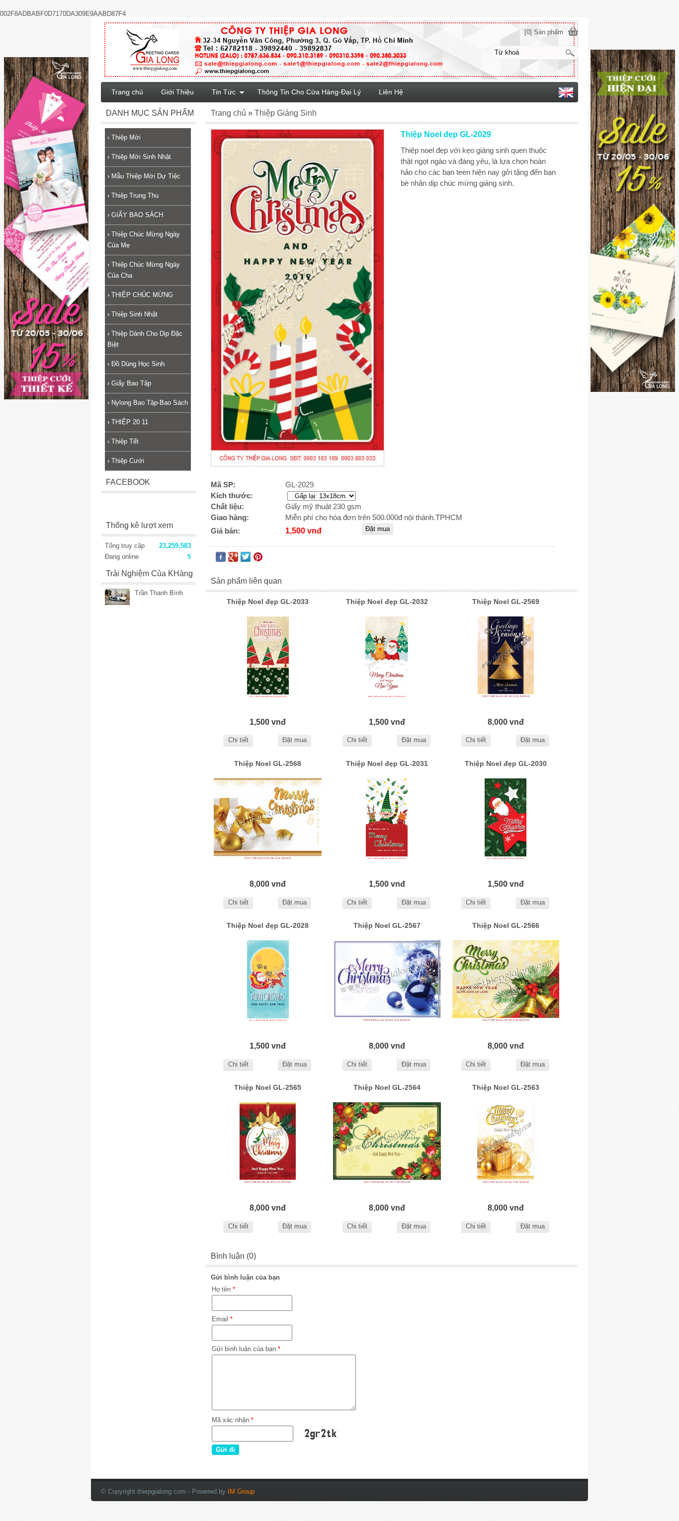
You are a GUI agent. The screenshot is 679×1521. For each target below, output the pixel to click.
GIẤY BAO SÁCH (135, 215)
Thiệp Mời (124, 137)
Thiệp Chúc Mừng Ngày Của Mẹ (143, 239)
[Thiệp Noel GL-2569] (506, 657)
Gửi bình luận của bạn (246, 1349)
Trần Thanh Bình (159, 593)
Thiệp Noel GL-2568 (267, 763)
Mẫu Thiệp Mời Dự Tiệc (143, 176)
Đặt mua (294, 740)
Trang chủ (127, 92)
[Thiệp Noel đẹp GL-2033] (268, 657)
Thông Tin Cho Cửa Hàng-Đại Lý (309, 92)
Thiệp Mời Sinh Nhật (139, 156)
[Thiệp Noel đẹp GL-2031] (386, 819)
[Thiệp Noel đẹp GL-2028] (268, 981)
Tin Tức (224, 92)
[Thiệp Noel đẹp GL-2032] (386, 657)
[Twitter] (246, 559)
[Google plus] (233, 559)
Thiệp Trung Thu (133, 195)
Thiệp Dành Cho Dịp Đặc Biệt (144, 339)
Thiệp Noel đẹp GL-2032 (387, 602)
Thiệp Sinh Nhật (132, 314)
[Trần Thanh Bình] (117, 598)
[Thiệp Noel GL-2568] (268, 819)
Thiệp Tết (123, 441)
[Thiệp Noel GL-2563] (506, 1143)
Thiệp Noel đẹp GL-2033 (268, 602)
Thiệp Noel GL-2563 (505, 1087)
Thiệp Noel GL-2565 (267, 1087)
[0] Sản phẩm (543, 32)
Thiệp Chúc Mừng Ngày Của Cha (143, 270)
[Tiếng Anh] (566, 95)
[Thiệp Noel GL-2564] (386, 1143)
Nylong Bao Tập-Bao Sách (147, 402)
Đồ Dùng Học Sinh (136, 364)
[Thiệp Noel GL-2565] (268, 1143)
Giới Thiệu (177, 92)
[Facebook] (221, 559)
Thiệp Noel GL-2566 (505, 925)
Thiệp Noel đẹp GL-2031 (387, 763)
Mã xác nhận (233, 1420)
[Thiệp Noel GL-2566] (506, 981)
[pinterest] (258, 559)
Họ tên (223, 1289)
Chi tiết (238, 740)
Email (222, 1319)
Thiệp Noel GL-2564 (387, 1087)
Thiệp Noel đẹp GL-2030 (506, 763)
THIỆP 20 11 (127, 422)
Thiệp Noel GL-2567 (387, 925)
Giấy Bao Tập (129, 383)
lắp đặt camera (578, 1475)
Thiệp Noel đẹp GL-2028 (268, 925)
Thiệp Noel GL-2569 (505, 602)
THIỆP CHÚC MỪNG (140, 295)
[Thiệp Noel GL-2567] (386, 981)
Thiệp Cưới (125, 460)
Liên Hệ (391, 92)
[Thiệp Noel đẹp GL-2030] (506, 819)
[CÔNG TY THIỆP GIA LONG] (339, 49)
